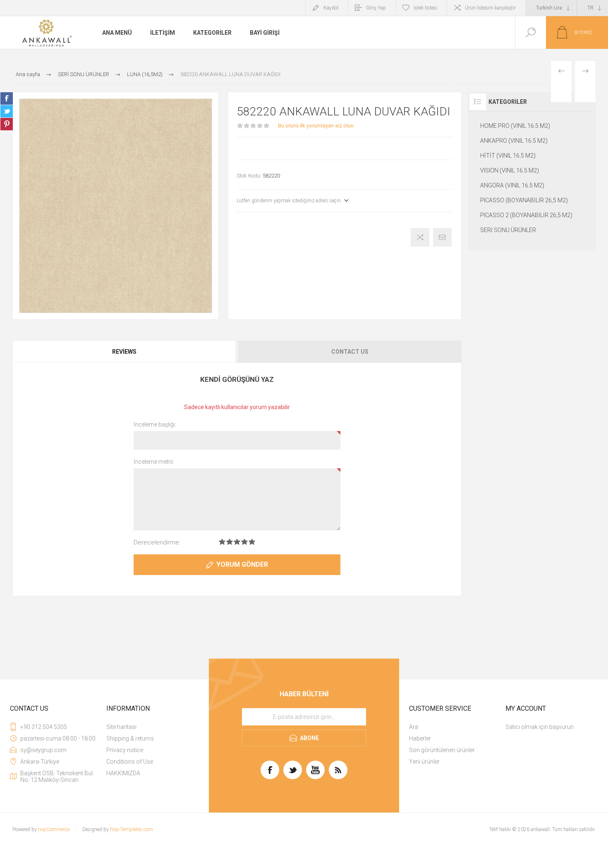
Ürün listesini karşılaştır (490, 8)
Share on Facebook (6, 98)
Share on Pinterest (6, 124)
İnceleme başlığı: (155, 424)
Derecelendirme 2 (229, 542)
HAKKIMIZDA (123, 773)
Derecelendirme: (157, 542)
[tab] (124, 351)
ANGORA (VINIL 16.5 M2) (512, 185)
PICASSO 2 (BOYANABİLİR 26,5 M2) (526, 215)
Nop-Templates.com (131, 829)
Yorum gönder (242, 564)
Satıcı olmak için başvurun (539, 727)
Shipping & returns (130, 738)
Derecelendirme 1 (222, 542)
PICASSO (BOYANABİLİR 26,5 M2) (524, 200)
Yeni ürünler (424, 761)
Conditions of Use (129, 761)
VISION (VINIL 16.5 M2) (509, 170)
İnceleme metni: (154, 461)
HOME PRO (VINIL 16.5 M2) (515, 125)
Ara (413, 727)
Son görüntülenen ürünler (442, 750)
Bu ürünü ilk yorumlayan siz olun (316, 125)
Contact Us (350, 351)
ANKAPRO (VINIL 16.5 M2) (514, 140)
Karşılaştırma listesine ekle (420, 237)
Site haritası (121, 727)
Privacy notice (124, 750)
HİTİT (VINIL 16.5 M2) (508, 155)
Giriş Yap (376, 8)
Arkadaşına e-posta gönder (442, 237)
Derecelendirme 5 (252, 542)
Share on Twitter (6, 111)
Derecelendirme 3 (237, 542)
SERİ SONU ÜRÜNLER (508, 230)
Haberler (420, 738)
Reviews (124, 351)
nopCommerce (53, 829)
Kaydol (330, 8)
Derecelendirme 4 (244, 542)
